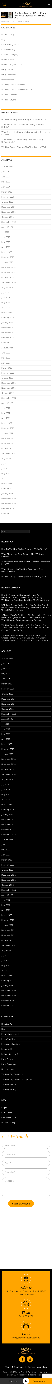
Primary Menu (48, 4)
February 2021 (7, 488)
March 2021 (6, 483)
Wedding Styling (8, 99)
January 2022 (7, 433)
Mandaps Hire (7, 59)
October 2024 (7, 277)
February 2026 (7, 197)
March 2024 (6, 312)
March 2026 (6, 192)
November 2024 (8, 272)
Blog (3, 39)
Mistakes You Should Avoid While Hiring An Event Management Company (23, 618)
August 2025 (7, 227)
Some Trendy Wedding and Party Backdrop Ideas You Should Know (25, 598)
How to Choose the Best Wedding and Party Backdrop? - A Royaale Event (21, 596)
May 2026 (5, 182)
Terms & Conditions (14, 1367)
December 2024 (8, 267)
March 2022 (6, 423)
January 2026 (7, 202)
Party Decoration (9, 74)
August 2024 (7, 287)
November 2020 (8, 503)
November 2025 (8, 212)
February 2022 (7, 428)
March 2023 (6, 368)
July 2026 (5, 171)
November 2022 (8, 388)
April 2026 (5, 187)
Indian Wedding (8, 49)
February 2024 (7, 317)
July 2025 (5, 232)
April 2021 (5, 478)
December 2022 (8, 383)
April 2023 (5, 363)
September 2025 (8, 222)
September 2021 (8, 453)
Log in (4, 1107)
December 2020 (8, 498)
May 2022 (5, 413)
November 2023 (8, 332)
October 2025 (7, 217)
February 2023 (7, 373)
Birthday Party (7, 34)
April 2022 (5, 418)
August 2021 (7, 458)
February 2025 (7, 257)
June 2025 (5, 237)
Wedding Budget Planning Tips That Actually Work (23, 147)
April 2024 (5, 307)
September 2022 (8, 398)
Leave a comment (24, 21)
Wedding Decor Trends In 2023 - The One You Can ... (24, 625)
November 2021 (8, 443)
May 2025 (5, 242)
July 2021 (5, 463)
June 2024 (5, 297)
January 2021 (7, 493)
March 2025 (6, 252)
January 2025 (7, 262)
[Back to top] (47, 1373)
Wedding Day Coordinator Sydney (16, 89)
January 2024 (7, 322)
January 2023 (7, 378)
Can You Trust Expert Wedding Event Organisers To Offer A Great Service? (25, 639)
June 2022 (5, 408)
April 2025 (5, 247)
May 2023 (5, 358)
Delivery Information (37, 1367)
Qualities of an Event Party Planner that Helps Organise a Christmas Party (31, 15)
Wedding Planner (9, 94)
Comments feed (8, 1117)
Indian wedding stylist (11, 54)
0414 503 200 (26, 1316)
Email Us (13, 1381)
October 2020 (7, 508)
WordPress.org (8, 1122)
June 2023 (5, 353)
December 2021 (8, 438)
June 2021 (5, 468)
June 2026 (5, 176)
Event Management (10, 44)
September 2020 (8, 513)
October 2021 (7, 448)
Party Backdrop (8, 69)
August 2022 (7, 403)
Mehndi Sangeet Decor (11, 64)
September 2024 (8, 282)
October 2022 (7, 393)
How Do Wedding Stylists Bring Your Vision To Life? (24, 119)
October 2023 (7, 337)
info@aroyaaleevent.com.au (26, 1337)
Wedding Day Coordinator (13, 84)
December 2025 (8, 207)
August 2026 (7, 166)
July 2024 (5, 292)
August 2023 (7, 347)
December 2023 (8, 327)
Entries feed (6, 1112)
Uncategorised (7, 79)
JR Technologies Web (36, 1375)
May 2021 (5, 473)
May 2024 (5, 302)
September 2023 (8, 342)
